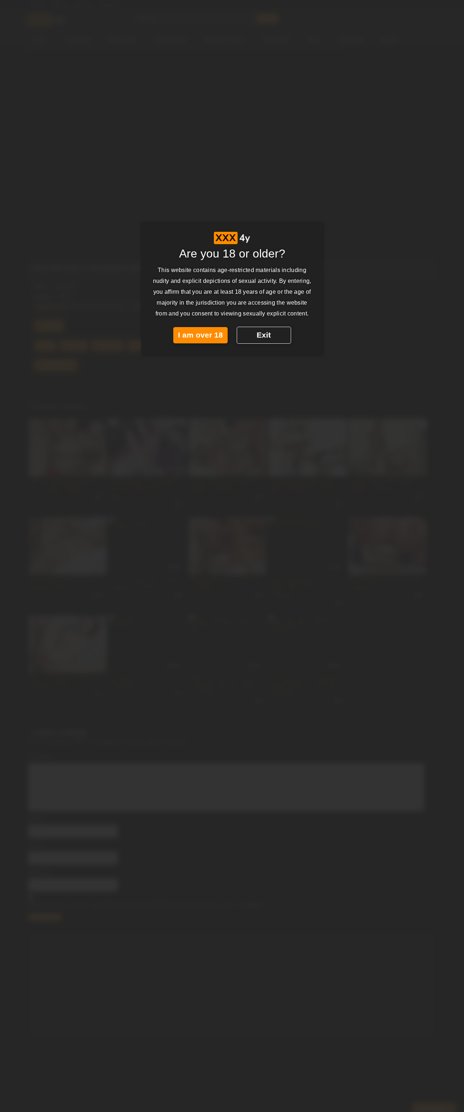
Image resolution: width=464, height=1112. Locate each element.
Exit (264, 335)
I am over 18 (200, 335)
